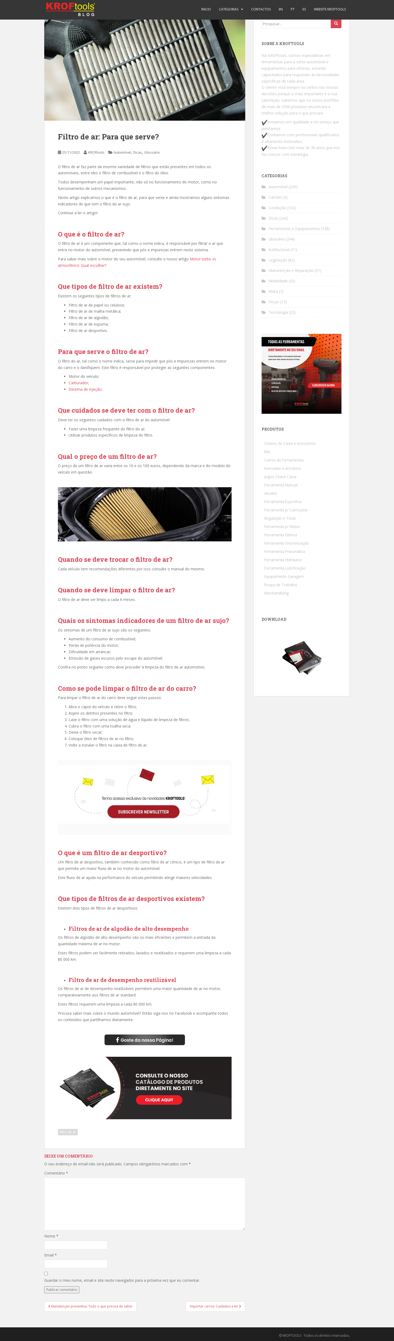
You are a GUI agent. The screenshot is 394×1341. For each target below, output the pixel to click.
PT (293, 9)
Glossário (152, 152)
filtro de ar (68, 1132)
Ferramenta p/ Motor (282, 526)
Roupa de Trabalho (280, 584)
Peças (274, 301)
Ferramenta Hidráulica (283, 559)
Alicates (270, 493)
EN (281, 9)
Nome (51, 1236)
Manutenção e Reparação (291, 270)
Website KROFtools (330, 9)
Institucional (279, 249)
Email (50, 1255)
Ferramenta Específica (283, 501)
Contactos (261, 9)
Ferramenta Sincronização (286, 543)
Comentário (56, 1173)
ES (304, 9)
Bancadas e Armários (282, 468)
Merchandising (276, 593)
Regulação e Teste (280, 518)
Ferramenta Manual (281, 484)
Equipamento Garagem (284, 576)
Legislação (278, 260)
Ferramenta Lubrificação (285, 568)
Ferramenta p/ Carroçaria (285, 509)
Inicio (206, 9)
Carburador (78, 382)
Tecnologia (278, 312)
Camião (275, 197)
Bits (267, 451)
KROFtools (96, 152)
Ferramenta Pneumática (284, 551)
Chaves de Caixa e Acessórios (290, 443)
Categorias (228, 9)
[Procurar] (336, 23)
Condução (277, 207)
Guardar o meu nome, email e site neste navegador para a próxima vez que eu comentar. (122, 1280)
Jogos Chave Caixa (280, 476)
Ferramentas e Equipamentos (294, 228)
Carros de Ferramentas (284, 460)
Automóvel (122, 152)
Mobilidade (278, 280)
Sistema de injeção (85, 389)
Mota (273, 291)
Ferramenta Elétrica (280, 534)
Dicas (137, 152)
